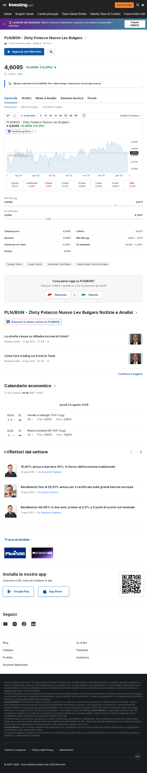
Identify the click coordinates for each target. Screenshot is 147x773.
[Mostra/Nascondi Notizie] (84, 116)
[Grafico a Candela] (8, 116)
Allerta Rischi (66, 750)
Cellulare (8, 650)
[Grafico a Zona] (15, 116)
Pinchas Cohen (12, 341)
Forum (92, 98)
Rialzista (93, 294)
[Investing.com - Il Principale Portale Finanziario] (21, 5)
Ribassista (61, 294)
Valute (8, 13)
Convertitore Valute (52, 107)
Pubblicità (82, 650)
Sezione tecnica (72, 98)
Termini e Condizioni (15, 750)
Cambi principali (47, 13)
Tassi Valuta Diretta (74, 13)
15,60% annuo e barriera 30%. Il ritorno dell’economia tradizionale (68, 466)
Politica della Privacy (43, 750)
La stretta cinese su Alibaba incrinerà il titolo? (36, 336)
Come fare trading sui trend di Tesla (29, 356)
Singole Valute (24, 13)
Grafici (26, 98)
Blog (5, 642)
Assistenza (82, 657)
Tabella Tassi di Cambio (105, 13)
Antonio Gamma (49, 492)
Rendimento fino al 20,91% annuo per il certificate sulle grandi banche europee (77, 487)
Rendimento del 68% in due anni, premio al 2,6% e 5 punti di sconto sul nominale (78, 507)
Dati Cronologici (29, 107)
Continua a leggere (130, 373)
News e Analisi (46, 98)
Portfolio (8, 657)
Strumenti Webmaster (15, 664)
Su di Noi (81, 642)
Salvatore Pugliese (52, 472)
